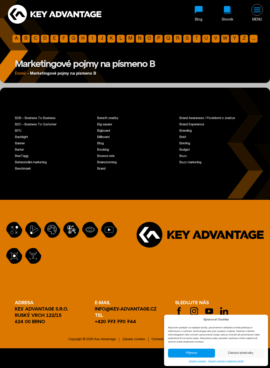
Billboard (103, 137)
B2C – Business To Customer (36, 124)
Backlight (21, 137)
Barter (19, 150)
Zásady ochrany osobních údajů (226, 361)
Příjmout (191, 353)
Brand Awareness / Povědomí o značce (207, 118)
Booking (103, 150)
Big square (104, 124)
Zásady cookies (197, 361)
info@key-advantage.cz (126, 309)
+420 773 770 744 (115, 321)
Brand (101, 169)
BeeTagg (21, 156)
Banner (20, 143)
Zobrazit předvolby (240, 353)
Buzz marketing (190, 162)
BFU (18, 131)
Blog (100, 143)
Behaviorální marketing (31, 162)
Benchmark (23, 169)
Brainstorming (107, 162)
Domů (20, 74)
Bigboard (103, 131)
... (253, 38)
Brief (182, 137)
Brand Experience (191, 124)
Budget (184, 150)
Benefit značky (107, 118)
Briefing (184, 143)
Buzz (183, 156)
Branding (185, 131)
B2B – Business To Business (35, 118)
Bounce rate (106, 156)
